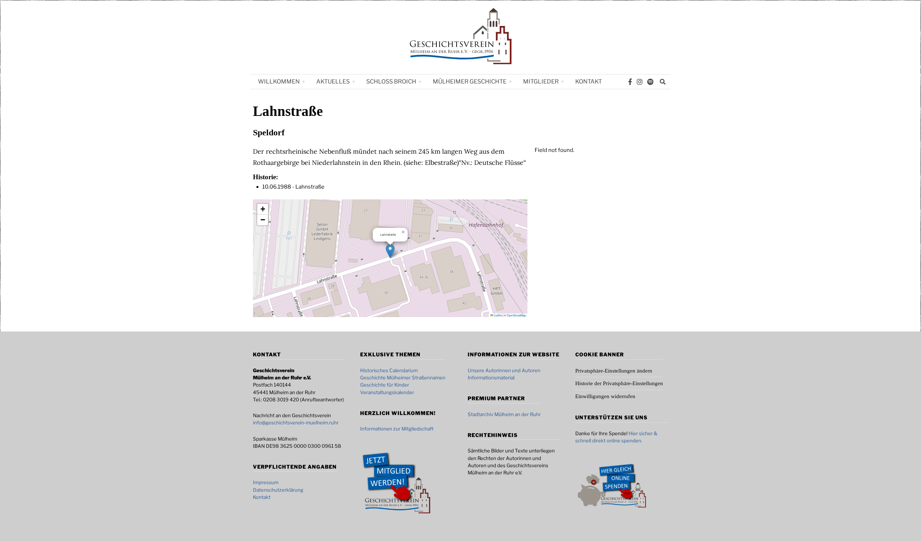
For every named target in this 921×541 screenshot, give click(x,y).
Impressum (265, 482)
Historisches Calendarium (389, 370)
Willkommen (279, 81)
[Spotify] (650, 81)
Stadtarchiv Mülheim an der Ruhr (504, 414)
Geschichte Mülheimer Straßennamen (402, 377)
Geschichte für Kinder (384, 385)
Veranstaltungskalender (387, 392)
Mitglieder (541, 81)
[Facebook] (630, 81)
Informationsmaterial (491, 377)
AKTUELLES (333, 81)
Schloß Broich (391, 81)
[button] (390, 251)
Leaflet (497, 315)
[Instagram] (639, 81)
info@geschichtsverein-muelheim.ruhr (296, 422)
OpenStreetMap (516, 315)
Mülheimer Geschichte (470, 81)
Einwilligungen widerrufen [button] (605, 396)
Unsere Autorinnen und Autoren (504, 370)
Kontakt (588, 81)
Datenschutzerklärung (278, 490)
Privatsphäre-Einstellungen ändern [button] (613, 371)
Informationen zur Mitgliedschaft (397, 429)
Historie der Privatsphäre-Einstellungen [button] (619, 383)
